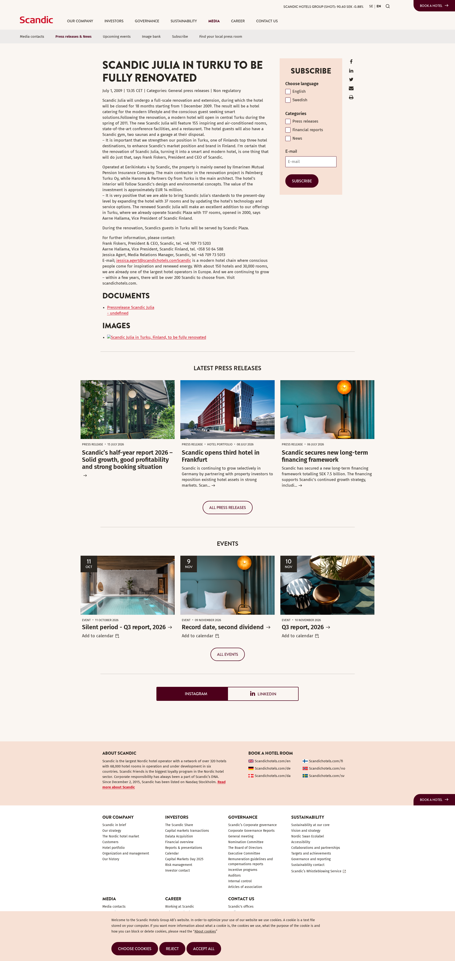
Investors (114, 20)
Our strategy (111, 831)
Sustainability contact (307, 865)
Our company (80, 20)
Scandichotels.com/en (273, 761)
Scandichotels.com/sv (326, 776)
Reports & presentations (183, 848)
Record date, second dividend (223, 627)
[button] (134, 948)
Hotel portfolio (113, 848)
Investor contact (177, 871)
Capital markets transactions (187, 831)
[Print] (351, 98)
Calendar (172, 853)
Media (214, 20)
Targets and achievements (311, 853)
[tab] (192, 694)
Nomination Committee (246, 842)
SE (371, 6)
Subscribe (180, 36)
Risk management (178, 865)
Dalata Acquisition (179, 836)
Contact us (267, 20)
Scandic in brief (114, 825)
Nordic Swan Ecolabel (307, 836)
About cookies (205, 931)
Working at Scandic (179, 907)
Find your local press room (220, 36)
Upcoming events (117, 36)
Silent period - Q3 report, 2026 (124, 627)
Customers (110, 842)
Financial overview (179, 842)
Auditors (234, 875)
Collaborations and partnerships (315, 848)
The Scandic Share (179, 825)
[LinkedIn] (351, 71)
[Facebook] (351, 62)
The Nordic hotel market (120, 836)
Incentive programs (242, 870)
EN (379, 6)
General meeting (240, 836)
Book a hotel (431, 6)
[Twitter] (351, 80)
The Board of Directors (245, 848)
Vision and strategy (305, 831)
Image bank (151, 36)
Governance (147, 20)
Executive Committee (244, 853)
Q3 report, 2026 (303, 627)
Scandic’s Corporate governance (252, 825)
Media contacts (32, 36)
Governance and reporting (311, 859)
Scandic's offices (241, 907)
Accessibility (300, 842)
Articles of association (245, 887)
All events (227, 654)
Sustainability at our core (310, 825)
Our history (110, 859)
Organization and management (125, 853)
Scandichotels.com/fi (326, 761)
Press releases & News (73, 36)
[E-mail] (351, 89)
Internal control (240, 881)
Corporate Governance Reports (251, 831)
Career (238, 20)
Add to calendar (98, 635)
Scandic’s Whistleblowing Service (316, 871)
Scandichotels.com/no (327, 768)
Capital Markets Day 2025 (184, 859)
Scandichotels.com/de (273, 768)
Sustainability (184, 20)
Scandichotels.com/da (273, 776)
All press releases (227, 507)
